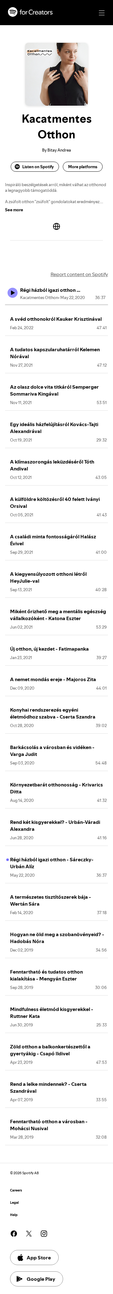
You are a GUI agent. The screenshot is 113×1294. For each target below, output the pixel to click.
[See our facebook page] (14, 1233)
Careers (16, 1190)
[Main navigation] (101, 13)
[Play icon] (13, 293)
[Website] (56, 226)
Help (14, 1215)
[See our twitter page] (29, 1233)
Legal (14, 1202)
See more (14, 210)
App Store (39, 1257)
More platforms (82, 166)
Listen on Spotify (38, 166)
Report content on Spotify (79, 274)
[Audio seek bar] (56, 304)
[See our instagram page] (44, 1233)
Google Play (41, 1278)
